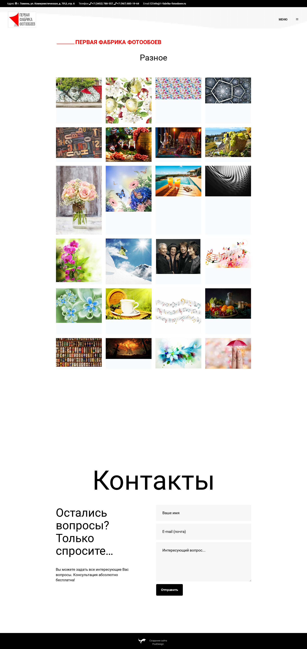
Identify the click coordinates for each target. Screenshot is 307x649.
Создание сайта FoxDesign (158, 641)
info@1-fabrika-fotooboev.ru (169, 3)
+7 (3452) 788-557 (102, 3)
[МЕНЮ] (295, 19)
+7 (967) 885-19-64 (128, 3)
